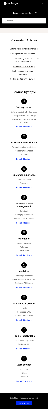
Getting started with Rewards (22, 79)
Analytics (24, 271)
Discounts (24, 183)
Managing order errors (23, 66)
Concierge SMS (24, 312)
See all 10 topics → (24, 381)
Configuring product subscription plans (23, 60)
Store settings (24, 364)
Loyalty (24, 308)
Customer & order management (24, 205)
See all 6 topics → (24, 126)
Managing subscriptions (24, 218)
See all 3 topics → (24, 159)
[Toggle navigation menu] (42, 3)
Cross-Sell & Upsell (24, 315)
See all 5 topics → (24, 320)
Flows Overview (24, 243)
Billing (24, 373)
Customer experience (24, 175)
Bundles (24, 154)
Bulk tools (24, 211)
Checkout (24, 377)
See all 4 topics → (24, 255)
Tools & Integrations (24, 336)
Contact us (24, 403)
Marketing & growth (24, 303)
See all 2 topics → (24, 188)
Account (24, 369)
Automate (24, 247)
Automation (24, 238)
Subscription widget (24, 151)
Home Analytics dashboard (24, 279)
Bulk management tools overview (22, 72)
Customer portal (24, 179)
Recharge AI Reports (24, 283)
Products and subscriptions (24, 147)
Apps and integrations (24, 340)
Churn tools (24, 251)
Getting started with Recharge (23, 49)
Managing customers (24, 214)
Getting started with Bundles (22, 53)
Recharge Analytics (24, 276)
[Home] (11, 3)
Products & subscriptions (24, 142)
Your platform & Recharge (24, 115)
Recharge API (24, 344)
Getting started (24, 107)
